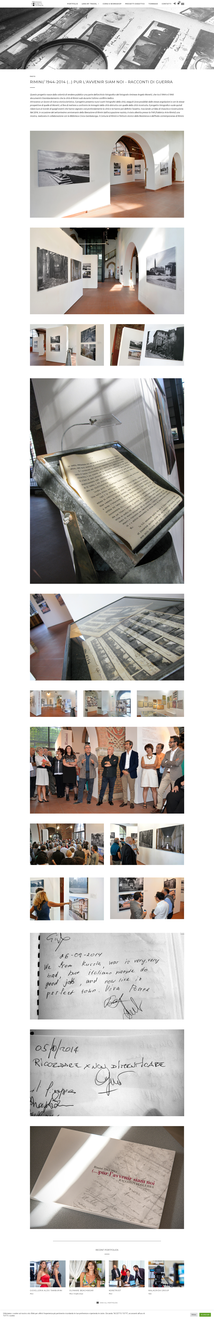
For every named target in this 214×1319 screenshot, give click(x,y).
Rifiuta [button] (194, 1314)
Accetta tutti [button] (205, 1314)
